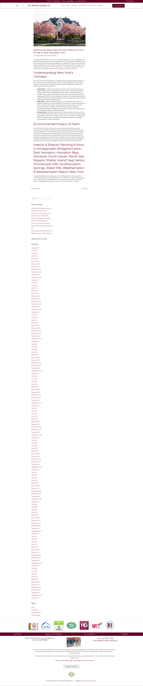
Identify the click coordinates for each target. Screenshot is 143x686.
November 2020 (36, 429)
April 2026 (34, 258)
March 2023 (34, 355)
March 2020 (35, 451)
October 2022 (35, 368)
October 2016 (35, 560)
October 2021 (35, 400)
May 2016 (34, 574)
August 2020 (35, 437)
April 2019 (34, 480)
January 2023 (35, 360)
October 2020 (35, 432)
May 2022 (34, 381)
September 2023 (36, 339)
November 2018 (36, 493)
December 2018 (36, 491)
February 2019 (35, 485)
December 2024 (36, 301)
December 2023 (36, 330)
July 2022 (34, 376)
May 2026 (34, 256)
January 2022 (35, 392)
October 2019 (35, 464)
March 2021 (34, 419)
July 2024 (34, 314)
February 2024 (35, 328)
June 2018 (34, 507)
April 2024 (34, 322)
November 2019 (36, 461)
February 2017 (35, 550)
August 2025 (35, 280)
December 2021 (36, 395)
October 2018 (35, 496)
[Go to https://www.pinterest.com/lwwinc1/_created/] (14, 1)
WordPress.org (35, 615)
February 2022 (35, 389)
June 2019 (34, 475)
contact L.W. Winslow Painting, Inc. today (66, 181)
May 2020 (34, 445)
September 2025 (36, 277)
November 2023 (36, 333)
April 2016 (34, 576)
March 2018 (34, 515)
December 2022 (36, 363)
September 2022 (36, 371)
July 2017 (34, 536)
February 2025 (35, 296)
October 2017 (35, 528)
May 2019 (34, 477)
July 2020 (34, 440)
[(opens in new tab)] (46, 625)
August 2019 (35, 469)
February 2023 (35, 357)
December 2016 (36, 555)
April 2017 (34, 544)
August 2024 (35, 312)
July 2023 (34, 344)
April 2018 (34, 512)
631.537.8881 (69, 1)
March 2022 (34, 387)
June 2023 (34, 347)
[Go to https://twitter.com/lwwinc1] (11, 1)
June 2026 (34, 253)
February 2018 (35, 517)
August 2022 (35, 373)
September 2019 (36, 467)
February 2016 (35, 582)
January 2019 (35, 488)
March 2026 (34, 261)
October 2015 (35, 592)
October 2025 (35, 274)
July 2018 (34, 504)
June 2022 (34, 379)
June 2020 (34, 443)
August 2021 (35, 405)
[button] (118, 6)
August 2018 (35, 501)
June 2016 (34, 571)
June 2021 (34, 411)
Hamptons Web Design (90, 681)
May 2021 (34, 413)
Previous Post (35, 188)
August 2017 (35, 533)
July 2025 (34, 282)
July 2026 (34, 250)
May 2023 (34, 349)
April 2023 (34, 352)
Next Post (85, 188)
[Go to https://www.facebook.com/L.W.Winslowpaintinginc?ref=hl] (9, 1)
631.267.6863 (56, 1)
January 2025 (35, 298)
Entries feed (35, 610)
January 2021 (35, 424)
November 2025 (36, 272)
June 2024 (34, 317)
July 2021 (34, 408)
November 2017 (36, 525)
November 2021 (36, 397)
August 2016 (35, 566)
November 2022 (36, 365)
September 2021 (36, 403)
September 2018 (36, 499)
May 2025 (34, 288)
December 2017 (36, 523)
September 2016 (36, 563)
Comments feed (36, 612)
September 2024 (36, 309)
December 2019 (36, 459)
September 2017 (36, 531)
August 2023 (35, 341)
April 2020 (34, 448)
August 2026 (35, 248)
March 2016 (34, 579)
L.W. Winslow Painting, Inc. (56, 67)
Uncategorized (38, 55)
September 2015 (36, 595)
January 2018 (35, 520)
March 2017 (34, 547)
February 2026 (35, 264)
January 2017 (35, 552)
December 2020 (36, 427)
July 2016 (34, 568)
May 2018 (34, 509)
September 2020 (36, 435)
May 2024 (34, 320)
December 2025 (36, 269)
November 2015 (36, 590)
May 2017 (34, 542)
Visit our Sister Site (105, 638)
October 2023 (35, 336)
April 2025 (34, 290)
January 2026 (35, 266)
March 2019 (34, 483)
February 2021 (35, 421)
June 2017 (34, 539)
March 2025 (34, 293)
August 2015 (35, 598)
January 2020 (35, 456)
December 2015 (36, 587)
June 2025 (34, 285)
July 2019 (34, 472)
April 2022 (34, 384)
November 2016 (36, 558)
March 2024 (34, 325)
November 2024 (36, 304)
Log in (33, 607)
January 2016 (35, 584)
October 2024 (35, 306)
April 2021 (34, 416)
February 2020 (35, 453)
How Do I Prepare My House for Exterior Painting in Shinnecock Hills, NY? (42, 226)
